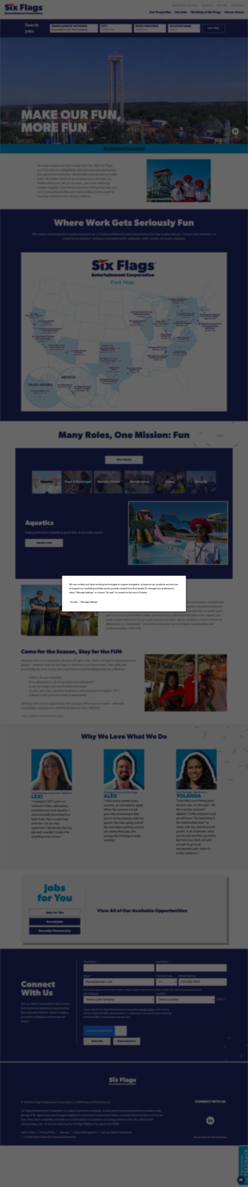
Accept (73, 602)
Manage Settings (89, 602)
